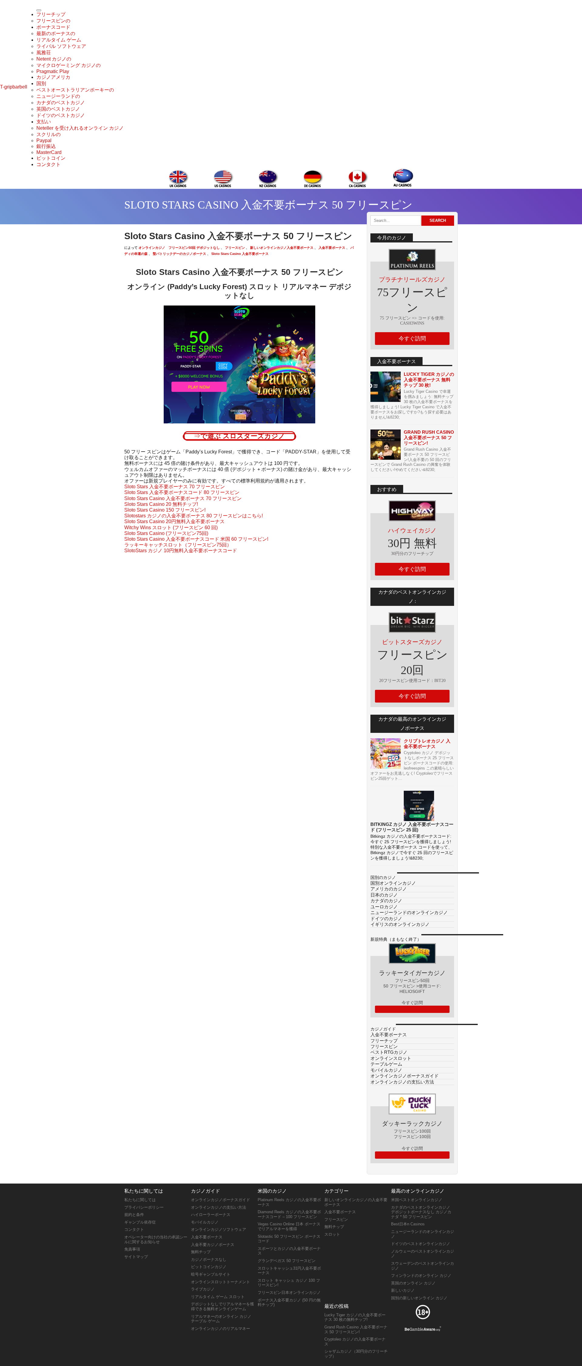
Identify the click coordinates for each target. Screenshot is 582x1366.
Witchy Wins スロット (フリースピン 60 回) (171, 527)
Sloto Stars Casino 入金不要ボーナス (239, 253)
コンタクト (48, 164)
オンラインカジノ (152, 247)
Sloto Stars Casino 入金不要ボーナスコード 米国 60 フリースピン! (196, 539)
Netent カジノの (53, 59)
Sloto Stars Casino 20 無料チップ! (161, 504)
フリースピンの (53, 20)
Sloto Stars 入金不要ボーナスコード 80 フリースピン (181, 492)
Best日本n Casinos (408, 1224)
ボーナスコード (53, 27)
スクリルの (48, 134)
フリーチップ (50, 14)
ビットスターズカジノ (412, 642)
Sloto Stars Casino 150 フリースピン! (165, 510)
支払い (43, 121)
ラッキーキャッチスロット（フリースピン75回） (178, 544)
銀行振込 (46, 146)
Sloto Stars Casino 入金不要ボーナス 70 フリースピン (183, 498)
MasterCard (49, 152)
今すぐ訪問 (412, 339)
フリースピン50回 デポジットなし (194, 247)
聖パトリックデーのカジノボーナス (179, 253)
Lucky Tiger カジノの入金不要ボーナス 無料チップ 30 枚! (429, 380)
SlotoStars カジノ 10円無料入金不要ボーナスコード (180, 550)
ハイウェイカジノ (412, 530)
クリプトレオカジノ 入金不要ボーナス (427, 743)
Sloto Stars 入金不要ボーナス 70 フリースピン (174, 486)
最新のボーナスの (55, 33)
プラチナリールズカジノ (412, 279)
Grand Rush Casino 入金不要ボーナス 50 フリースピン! (429, 437)
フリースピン (234, 247)
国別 (41, 83)
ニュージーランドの (58, 96)
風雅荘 (43, 52)
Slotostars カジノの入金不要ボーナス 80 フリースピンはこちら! (193, 515)
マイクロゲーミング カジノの (68, 65)
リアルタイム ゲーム (58, 39)
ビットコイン (50, 158)
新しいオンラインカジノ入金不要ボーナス (281, 247)
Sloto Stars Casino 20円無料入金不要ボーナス (174, 521)
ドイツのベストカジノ (60, 115)
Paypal (44, 140)
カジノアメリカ (53, 77)
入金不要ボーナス (331, 247)
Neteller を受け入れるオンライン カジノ (80, 128)
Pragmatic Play (52, 71)
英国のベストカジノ (58, 109)
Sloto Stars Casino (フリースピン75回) (166, 533)
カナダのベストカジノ (60, 102)
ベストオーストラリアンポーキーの (75, 89)
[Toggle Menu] (38, 10)
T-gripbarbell (13, 86)
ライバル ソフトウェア (61, 46)
